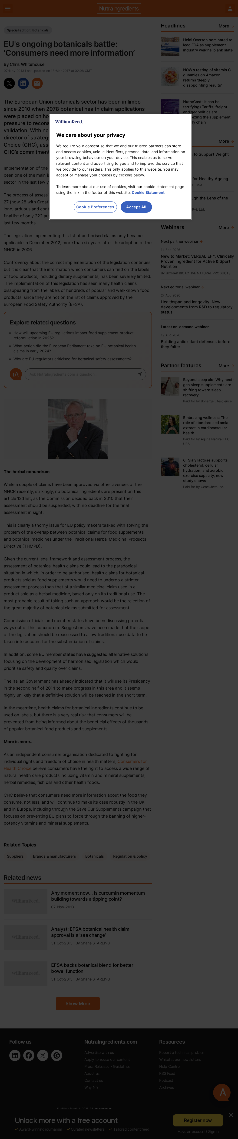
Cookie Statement (148, 192)
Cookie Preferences (95, 207)
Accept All (136, 207)
